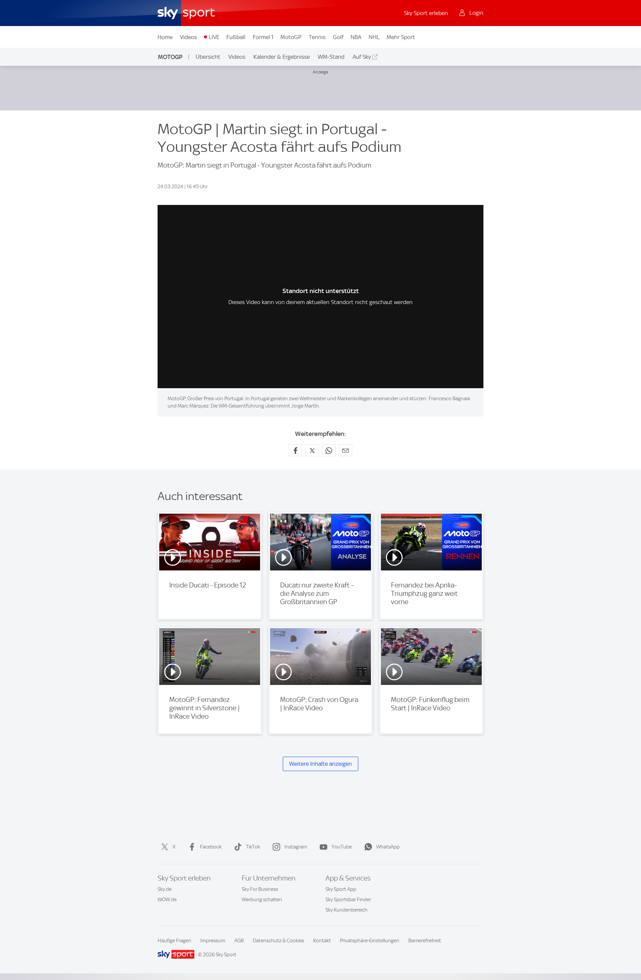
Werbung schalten (262, 900)
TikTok (253, 847)
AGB (239, 941)
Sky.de (165, 889)
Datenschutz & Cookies (278, 941)
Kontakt (322, 941)
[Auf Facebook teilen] (295, 450)
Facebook (211, 847)
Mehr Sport (401, 37)
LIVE (214, 37)
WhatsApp (388, 847)
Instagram (295, 847)
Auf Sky (362, 56)
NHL (374, 37)
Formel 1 (263, 37)
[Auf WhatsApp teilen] (329, 450)
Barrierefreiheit (424, 941)
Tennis (317, 37)
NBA (356, 37)
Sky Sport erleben (426, 13)
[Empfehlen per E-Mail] (345, 450)
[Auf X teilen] (312, 450)
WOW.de (167, 900)
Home (165, 37)
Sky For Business (260, 889)
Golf (338, 37)
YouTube (342, 847)
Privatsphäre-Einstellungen (369, 941)
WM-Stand (331, 56)
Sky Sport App (341, 889)
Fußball (235, 37)
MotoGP (290, 37)
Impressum (212, 941)
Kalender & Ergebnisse (281, 56)
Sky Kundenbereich (347, 910)
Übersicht (208, 56)
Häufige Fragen (174, 941)
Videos (188, 37)
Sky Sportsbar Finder (348, 900)
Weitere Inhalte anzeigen (320, 763)
